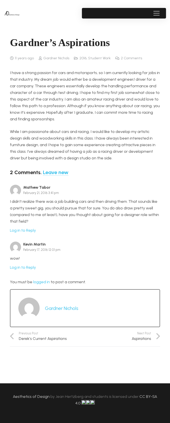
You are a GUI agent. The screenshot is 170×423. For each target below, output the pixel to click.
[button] (156, 13)
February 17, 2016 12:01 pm (41, 250)
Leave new (55, 172)
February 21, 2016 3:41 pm (41, 193)
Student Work (99, 58)
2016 (83, 58)
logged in (41, 282)
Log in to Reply (23, 230)
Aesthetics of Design (31, 396)
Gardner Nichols (56, 58)
